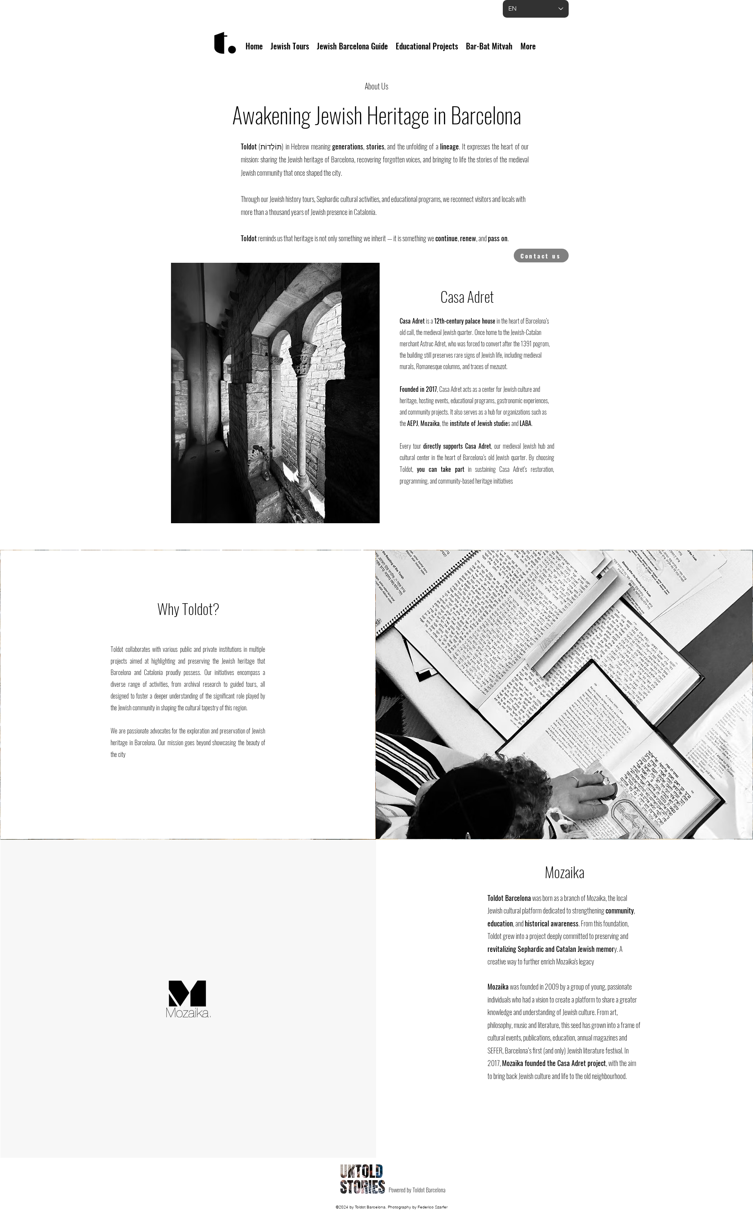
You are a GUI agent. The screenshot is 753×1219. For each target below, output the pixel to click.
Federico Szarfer (432, 1207)
